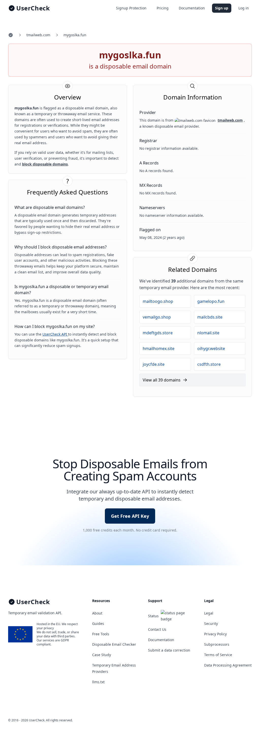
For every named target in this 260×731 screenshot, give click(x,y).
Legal (208, 613)
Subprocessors (216, 644)
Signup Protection (131, 8)
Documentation (192, 8)
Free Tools (100, 634)
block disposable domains (45, 164)
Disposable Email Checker (114, 644)
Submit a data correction (169, 650)
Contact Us (157, 629)
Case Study (101, 654)
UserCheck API (55, 334)
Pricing (163, 8)
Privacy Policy (215, 634)
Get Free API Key (130, 516)
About (97, 613)
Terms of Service (218, 654)
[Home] (10, 35)
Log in (243, 8)
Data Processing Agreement (228, 665)
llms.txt (98, 681)
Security (211, 623)
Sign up (221, 8)
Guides (98, 623)
